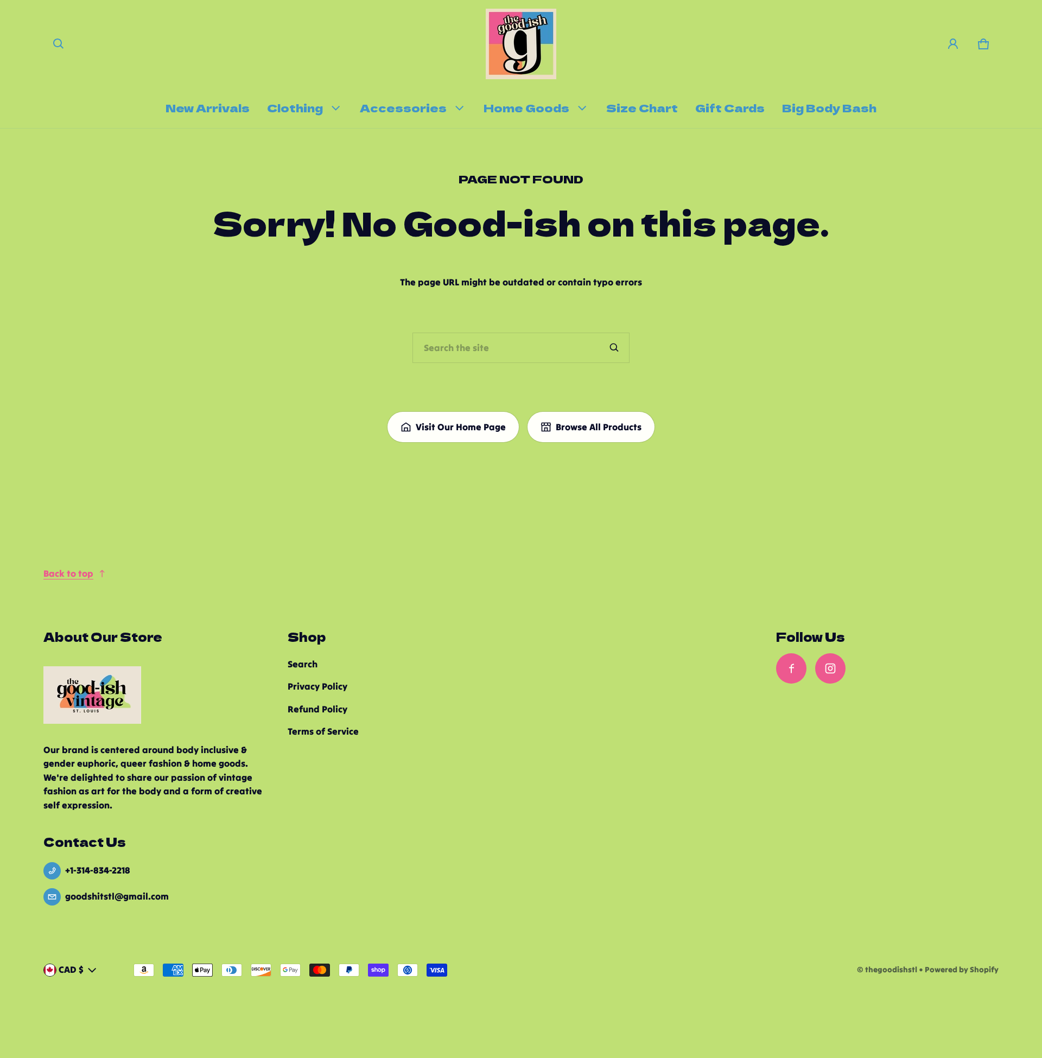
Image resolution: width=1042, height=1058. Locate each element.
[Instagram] (830, 668)
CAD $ (71, 970)
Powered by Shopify (962, 969)
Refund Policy (317, 709)
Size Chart (642, 107)
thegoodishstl (891, 969)
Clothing (295, 107)
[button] (58, 44)
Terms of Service (323, 731)
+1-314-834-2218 (97, 870)
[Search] (614, 348)
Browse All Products (598, 427)
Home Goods (526, 107)
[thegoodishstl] (521, 44)
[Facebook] (791, 668)
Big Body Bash (829, 107)
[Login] (953, 44)
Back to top (68, 573)
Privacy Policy (317, 686)
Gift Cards (730, 107)
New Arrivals (208, 107)
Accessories (403, 107)
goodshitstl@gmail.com (117, 896)
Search (302, 664)
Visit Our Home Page (461, 427)
